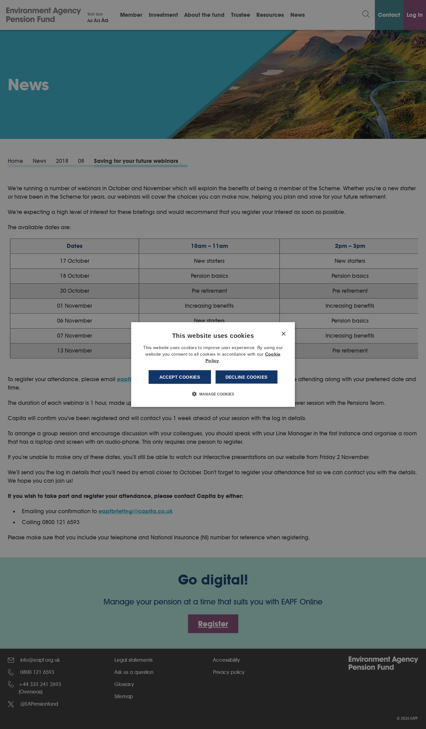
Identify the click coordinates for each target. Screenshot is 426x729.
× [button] (283, 333)
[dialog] (213, 364)
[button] (213, 394)
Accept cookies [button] (179, 376)
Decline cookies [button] (246, 376)
